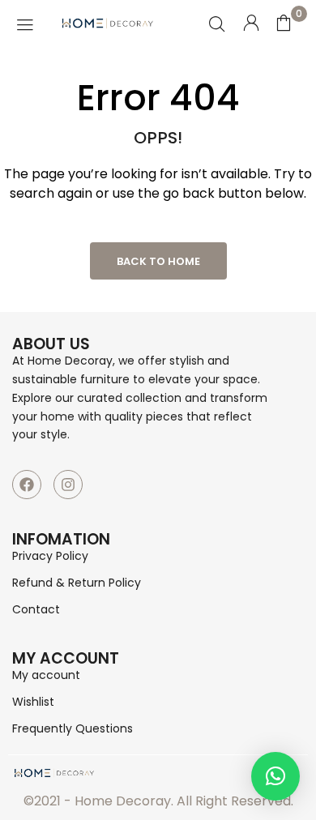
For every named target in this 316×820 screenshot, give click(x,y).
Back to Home (158, 261)
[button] (275, 776)
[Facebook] (26, 484)
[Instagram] (68, 484)
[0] (283, 23)
